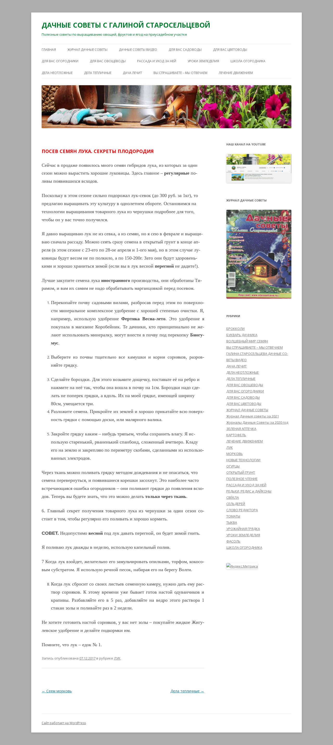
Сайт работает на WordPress (64, 723)
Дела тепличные (187, 690)
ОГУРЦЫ (233, 466)
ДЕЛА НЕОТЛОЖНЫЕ (57, 73)
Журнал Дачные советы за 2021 (252, 416)
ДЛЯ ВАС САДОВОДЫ (185, 49)
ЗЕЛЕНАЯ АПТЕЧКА (241, 428)
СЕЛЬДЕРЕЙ (235, 503)
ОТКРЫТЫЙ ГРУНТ (240, 472)
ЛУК (117, 658)
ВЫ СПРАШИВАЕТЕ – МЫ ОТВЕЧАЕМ (180, 73)
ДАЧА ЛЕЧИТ (132, 73)
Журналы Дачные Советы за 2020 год (257, 422)
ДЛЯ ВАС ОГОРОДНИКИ (60, 61)
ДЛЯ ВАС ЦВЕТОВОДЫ (230, 49)
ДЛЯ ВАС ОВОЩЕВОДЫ (108, 61)
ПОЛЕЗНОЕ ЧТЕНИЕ (242, 478)
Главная (49, 49)
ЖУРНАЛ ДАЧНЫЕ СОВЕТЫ (87, 49)
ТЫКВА (231, 522)
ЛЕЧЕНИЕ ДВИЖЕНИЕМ (236, 73)
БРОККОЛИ (235, 328)
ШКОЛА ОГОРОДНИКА (247, 61)
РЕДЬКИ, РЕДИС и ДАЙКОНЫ (248, 491)
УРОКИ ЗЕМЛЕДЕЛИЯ (203, 61)
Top (320, 732)
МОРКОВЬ (234, 453)
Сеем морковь (57, 690)
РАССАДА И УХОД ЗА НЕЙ (156, 61)
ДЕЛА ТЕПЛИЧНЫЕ (97, 73)
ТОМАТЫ (233, 516)
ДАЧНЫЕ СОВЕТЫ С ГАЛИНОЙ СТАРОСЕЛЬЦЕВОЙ (126, 25)
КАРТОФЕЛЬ (236, 435)
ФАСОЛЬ (233, 541)
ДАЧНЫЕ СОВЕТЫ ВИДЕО (138, 49)
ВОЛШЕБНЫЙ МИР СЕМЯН (247, 341)
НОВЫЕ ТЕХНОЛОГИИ (243, 460)
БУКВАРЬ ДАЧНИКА (241, 335)
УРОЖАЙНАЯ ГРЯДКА (243, 528)
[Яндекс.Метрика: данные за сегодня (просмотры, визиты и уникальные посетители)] (242, 566)
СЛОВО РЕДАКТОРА (242, 510)
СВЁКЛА (232, 497)
